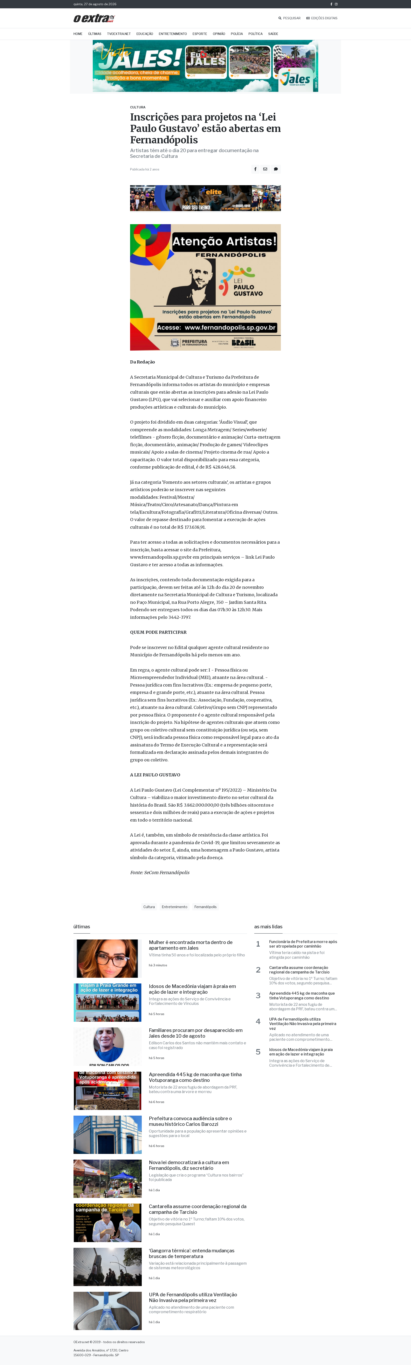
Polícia (237, 34)
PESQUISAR (292, 18)
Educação (145, 34)
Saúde (273, 34)
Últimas (94, 34)
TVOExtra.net (119, 34)
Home (78, 34)
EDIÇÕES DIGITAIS (324, 18)
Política (256, 34)
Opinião (219, 34)
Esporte (200, 34)
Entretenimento (173, 34)
